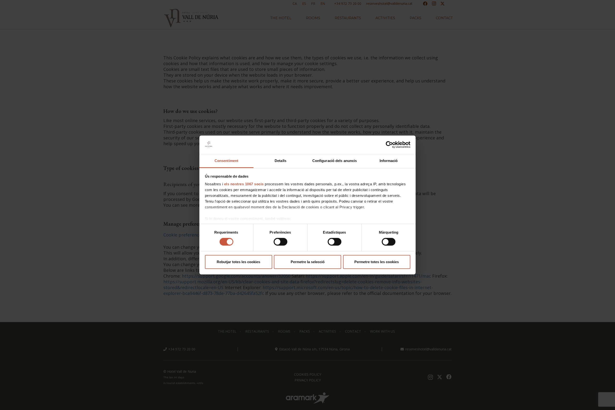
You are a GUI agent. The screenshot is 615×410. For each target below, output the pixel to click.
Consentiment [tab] (226, 161)
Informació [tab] (389, 161)
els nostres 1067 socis (244, 184)
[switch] (280, 242)
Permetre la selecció (308, 262)
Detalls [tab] (280, 161)
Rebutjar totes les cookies (238, 262)
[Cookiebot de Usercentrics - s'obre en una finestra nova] (389, 144)
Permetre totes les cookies (376, 262)
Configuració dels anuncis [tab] (334, 161)
